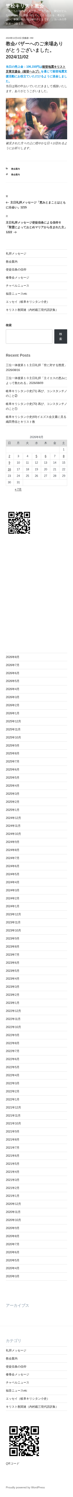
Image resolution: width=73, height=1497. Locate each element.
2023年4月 (12, 978)
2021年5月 (12, 1163)
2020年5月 (12, 1260)
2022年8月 (12, 1043)
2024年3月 (12, 890)
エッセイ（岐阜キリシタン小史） (28, 301)
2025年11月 (13, 729)
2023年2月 (12, 994)
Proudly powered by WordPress (25, 1487)
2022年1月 (12, 1099)
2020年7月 (12, 1244)
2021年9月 (12, 1131)
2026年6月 (12, 673)
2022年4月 (12, 1075)
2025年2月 (12, 801)
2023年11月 (13, 922)
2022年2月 (12, 1091)
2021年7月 (12, 1147)
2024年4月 (12, 882)
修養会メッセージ (17, 277)
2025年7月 (12, 761)
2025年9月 (12, 745)
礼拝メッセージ (16, 253)
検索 (9, 325)
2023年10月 (13, 930)
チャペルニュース (17, 285)
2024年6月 (12, 866)
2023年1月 (12, 1002)
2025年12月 (13, 721)
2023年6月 (12, 962)
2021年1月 (12, 1195)
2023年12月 (13, 914)
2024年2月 (12, 898)
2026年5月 (12, 681)
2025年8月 (12, 753)
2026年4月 (12, 689)
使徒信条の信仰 (16, 269)
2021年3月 (12, 1179)
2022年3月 (12, 1083)
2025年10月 (13, 737)
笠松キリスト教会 (25, 5)
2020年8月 (12, 1236)
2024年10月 (13, 833)
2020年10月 (13, 1220)
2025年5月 (12, 777)
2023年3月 (12, 986)
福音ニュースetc (16, 293)
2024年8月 (12, 850)
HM (31, 38)
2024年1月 (12, 906)
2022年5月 (12, 1067)
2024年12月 (13, 818)
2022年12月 (13, 1010)
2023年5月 (12, 970)
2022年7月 (12, 1051)
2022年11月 (13, 1019)
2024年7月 (12, 858)
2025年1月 (12, 809)
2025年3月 (12, 793)
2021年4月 (12, 1171)
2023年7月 (12, 954)
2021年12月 (13, 1107)
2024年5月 (12, 874)
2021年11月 (13, 1115)
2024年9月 (12, 842)
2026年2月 (12, 705)
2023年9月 (12, 938)
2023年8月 (12, 946)
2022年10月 (13, 1027)
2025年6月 (12, 769)
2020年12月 (13, 1203)
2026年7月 (12, 665)
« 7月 (18, 489)
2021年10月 (13, 1123)
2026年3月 (12, 697)
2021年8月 (12, 1139)
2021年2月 (12, 1188)
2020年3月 (12, 1276)
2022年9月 (12, 1035)
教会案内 (15, 169)
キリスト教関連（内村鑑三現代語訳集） (32, 309)
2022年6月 (12, 1059)
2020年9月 (12, 1228)
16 (9, 469)
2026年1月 (12, 713)
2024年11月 (13, 825)
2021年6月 (12, 1155)
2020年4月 (12, 1268)
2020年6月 (12, 1252)
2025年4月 (12, 785)
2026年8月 (12, 657)
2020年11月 (13, 1212)
